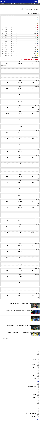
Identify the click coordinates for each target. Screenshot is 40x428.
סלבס (8, 3)
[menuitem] (35, 3)
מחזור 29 (38, 241)
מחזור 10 (38, 122)
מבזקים (31, 3)
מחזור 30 (38, 247)
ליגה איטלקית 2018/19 (32, 6)
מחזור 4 (38, 84)
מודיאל (38, 6)
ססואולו (7, 126)
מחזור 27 (38, 228)
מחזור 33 (38, 266)
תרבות (21, 3)
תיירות (5, 3)
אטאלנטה (7, 113)
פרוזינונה (7, 176)
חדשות (35, 3)
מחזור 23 (38, 203)
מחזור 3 (38, 78)
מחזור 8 (38, 109)
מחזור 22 (38, 197)
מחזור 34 (38, 272)
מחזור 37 (38, 291)
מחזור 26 (38, 222)
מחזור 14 (38, 147)
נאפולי (33, 138)
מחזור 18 (38, 172)
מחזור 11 (38, 128)
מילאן (33, 107)
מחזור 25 (38, 216)
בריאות (15, 3)
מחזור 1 (38, 65)
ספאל (33, 157)
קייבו (26, 6)
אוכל (11, 3)
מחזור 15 (38, 153)
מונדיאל (35, 1)
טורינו (7, 101)
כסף (18, 3)
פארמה (33, 151)
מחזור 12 (38, 134)
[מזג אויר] (4, 1)
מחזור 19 (38, 178)
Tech (2, 3)
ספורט (28, 3)
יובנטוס (7, 63)
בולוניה (7, 132)
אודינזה (7, 88)
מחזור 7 (38, 103)
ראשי (38, 3)
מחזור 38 (38, 297)
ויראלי (24, 3)
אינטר (7, 163)
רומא (33, 82)
